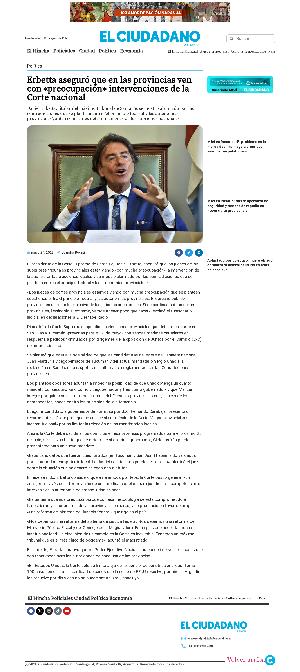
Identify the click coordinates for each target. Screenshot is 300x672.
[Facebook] (31, 611)
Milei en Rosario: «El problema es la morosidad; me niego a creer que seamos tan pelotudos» (236, 146)
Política (107, 50)
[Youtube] (67, 611)
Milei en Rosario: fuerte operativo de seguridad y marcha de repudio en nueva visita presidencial (237, 206)
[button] (179, 253)
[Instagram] (49, 611)
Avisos (205, 51)
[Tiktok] (58, 611)
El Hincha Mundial (183, 51)
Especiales (220, 51)
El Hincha (38, 50)
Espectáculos (255, 51)
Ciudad (87, 50)
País (271, 51)
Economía (131, 50)
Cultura (237, 51)
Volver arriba (246, 659)
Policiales (64, 50)
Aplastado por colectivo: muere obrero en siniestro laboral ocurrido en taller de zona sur (240, 265)
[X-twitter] (40, 611)
